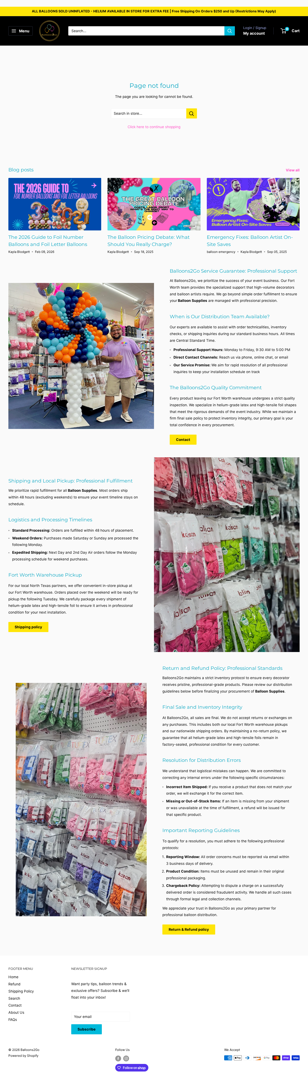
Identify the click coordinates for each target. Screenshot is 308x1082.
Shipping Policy (21, 991)
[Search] (229, 30)
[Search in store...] (191, 113)
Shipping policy (28, 627)
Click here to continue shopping (154, 127)
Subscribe (87, 1029)
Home (13, 977)
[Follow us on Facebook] (118, 1058)
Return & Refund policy (189, 929)
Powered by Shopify (23, 1056)
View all (293, 170)
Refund (14, 984)
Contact (183, 440)
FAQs (12, 1020)
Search (14, 998)
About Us (16, 1012)
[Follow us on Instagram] (126, 1058)
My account (254, 33)
